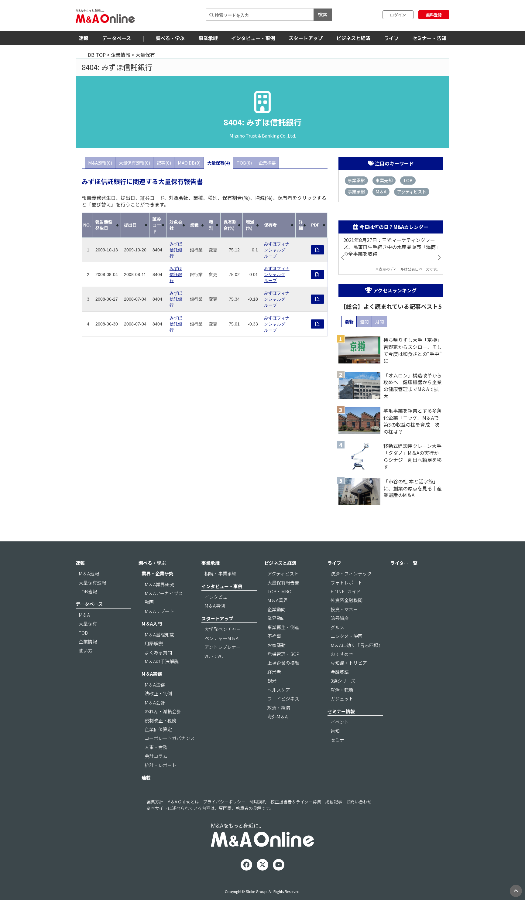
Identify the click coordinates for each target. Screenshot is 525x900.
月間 (379, 321)
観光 (271, 680)
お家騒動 (276, 645)
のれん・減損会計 (163, 711)
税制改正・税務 (161, 720)
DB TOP (97, 54)
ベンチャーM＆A (221, 638)
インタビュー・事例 (253, 38)
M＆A (381, 191)
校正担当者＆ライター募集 (295, 802)
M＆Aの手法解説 (162, 661)
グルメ (337, 627)
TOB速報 (88, 591)
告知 (335, 731)
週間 (364, 321)
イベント (340, 722)
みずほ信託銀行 (176, 249)
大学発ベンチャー (222, 629)
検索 (323, 14)
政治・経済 (278, 707)
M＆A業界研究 (159, 584)
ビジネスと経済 (353, 38)
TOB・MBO (279, 591)
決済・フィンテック (351, 573)
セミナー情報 (341, 711)
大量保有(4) (218, 162)
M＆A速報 (89, 573)
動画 (149, 602)
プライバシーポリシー (224, 802)
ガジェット (342, 698)
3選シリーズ (343, 680)
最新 (349, 321)
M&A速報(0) (100, 162)
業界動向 (276, 618)
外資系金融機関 (346, 600)
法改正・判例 (158, 693)
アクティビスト (411, 191)
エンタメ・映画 (346, 636)
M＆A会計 (155, 702)
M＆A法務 (155, 684)
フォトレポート (346, 582)
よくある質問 (158, 652)
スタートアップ (306, 38)
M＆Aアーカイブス (164, 593)
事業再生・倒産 (283, 627)
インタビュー (218, 597)
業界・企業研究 (157, 573)
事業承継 (208, 38)
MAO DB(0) (189, 162)
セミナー (340, 740)
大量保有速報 (92, 582)
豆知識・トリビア (349, 663)
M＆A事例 (214, 605)
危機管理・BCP (283, 654)
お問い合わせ (359, 802)
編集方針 (154, 802)
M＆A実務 (152, 673)
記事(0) (164, 162)
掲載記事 (333, 802)
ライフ (391, 38)
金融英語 (340, 672)
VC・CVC (213, 656)
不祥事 (274, 636)
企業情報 (120, 54)
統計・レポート (161, 765)
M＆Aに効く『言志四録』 (357, 645)
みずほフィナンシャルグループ (277, 249)
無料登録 (434, 15)
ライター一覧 (403, 563)
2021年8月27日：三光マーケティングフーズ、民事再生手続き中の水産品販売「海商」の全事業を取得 (390, 247)
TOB (408, 180)
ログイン (398, 15)
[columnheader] (106, 225)
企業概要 (267, 162)
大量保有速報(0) (134, 162)
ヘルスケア (278, 690)
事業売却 (384, 180)
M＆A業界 (277, 600)
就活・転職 (342, 690)
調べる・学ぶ (170, 38)
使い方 (85, 650)
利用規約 (257, 802)
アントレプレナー (222, 647)
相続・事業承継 (220, 573)
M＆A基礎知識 (159, 634)
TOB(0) (244, 162)
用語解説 (154, 643)
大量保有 (88, 623)
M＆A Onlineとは (183, 802)
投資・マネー (344, 609)
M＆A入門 (152, 623)
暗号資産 (340, 618)
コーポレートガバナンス (170, 738)
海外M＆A (277, 716)
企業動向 (276, 609)
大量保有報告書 (283, 582)
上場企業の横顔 (283, 663)
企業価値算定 (158, 729)
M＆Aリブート (159, 611)
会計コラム (156, 756)
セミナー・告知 (429, 38)
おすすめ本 (342, 654)
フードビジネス (283, 698)
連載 (146, 777)
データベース (116, 38)
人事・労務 (156, 747)
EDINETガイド (346, 591)
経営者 (274, 672)
